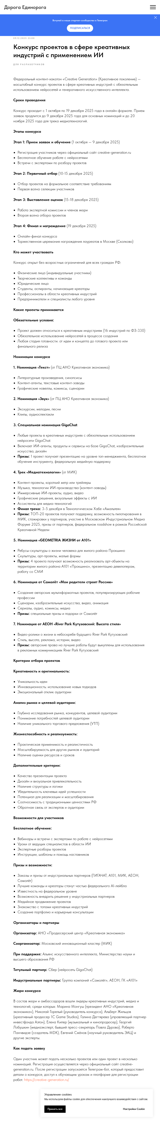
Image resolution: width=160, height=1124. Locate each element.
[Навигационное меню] (153, 7)
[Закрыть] (155, 17)
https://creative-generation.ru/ (46, 1079)
